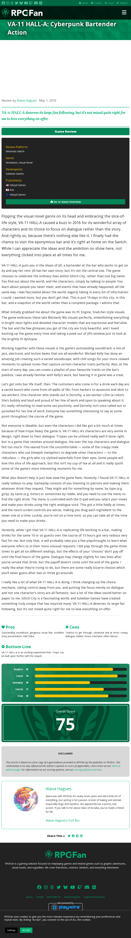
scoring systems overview (87, 769)
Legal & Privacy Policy (94, 896)
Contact (98, 3)
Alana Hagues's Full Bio (62, 820)
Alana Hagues (27, 100)
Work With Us (54, 896)
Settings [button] (11, 930)
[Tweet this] (69, 836)
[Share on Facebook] (73, 836)
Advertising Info (72, 896)
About (85, 3)
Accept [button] (26, 930)
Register (124, 3)
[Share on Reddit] (77, 836)
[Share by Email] (81, 836)
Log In (111, 3)
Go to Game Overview (67, 201)
